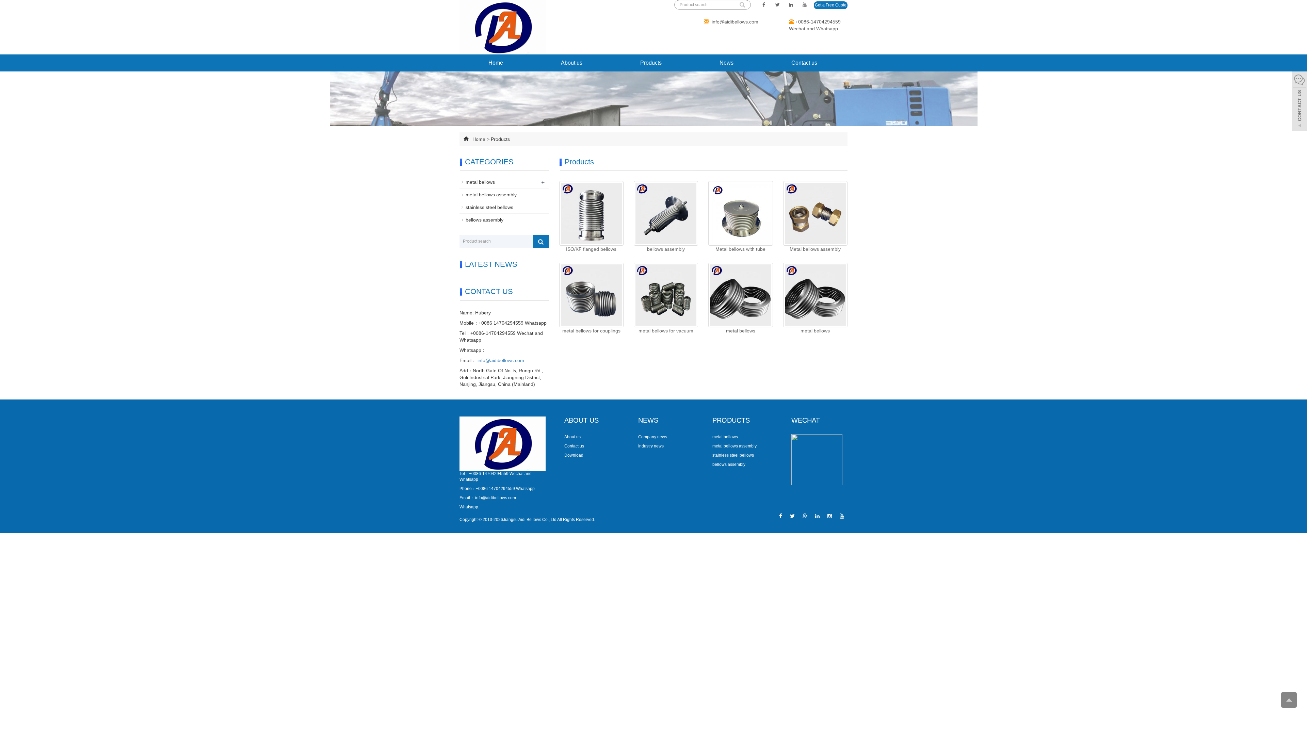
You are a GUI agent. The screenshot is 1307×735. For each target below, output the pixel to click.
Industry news (651, 446)
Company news (652, 437)
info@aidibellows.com (734, 21)
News (726, 63)
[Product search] (541, 241)
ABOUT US (581, 420)
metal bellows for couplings (591, 330)
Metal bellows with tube (740, 249)
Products (651, 63)
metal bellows (740, 330)
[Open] (1299, 102)
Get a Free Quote (830, 5)
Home (495, 63)
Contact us (804, 63)
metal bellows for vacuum (666, 330)
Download (573, 455)
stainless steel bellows (489, 207)
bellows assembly (666, 249)
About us (571, 63)
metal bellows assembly (491, 194)
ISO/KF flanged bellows (591, 249)
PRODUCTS (731, 420)
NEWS (648, 420)
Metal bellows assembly (815, 249)
